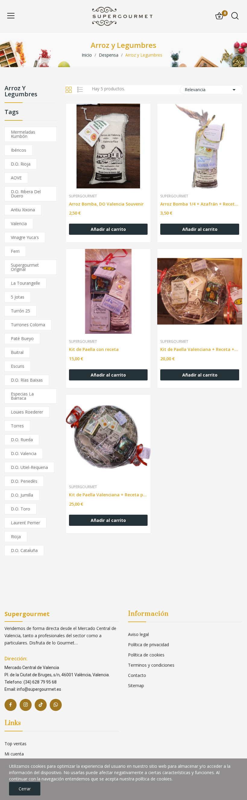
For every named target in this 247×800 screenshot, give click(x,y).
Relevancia (211, 89)
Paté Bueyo (22, 338)
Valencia (19, 223)
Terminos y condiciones (151, 665)
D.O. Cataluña (24, 550)
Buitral (17, 352)
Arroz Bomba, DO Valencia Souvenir (106, 204)
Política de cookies (146, 655)
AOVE (16, 178)
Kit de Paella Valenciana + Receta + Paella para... (199, 349)
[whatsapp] (56, 705)
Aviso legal (138, 634)
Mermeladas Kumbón (23, 134)
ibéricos (18, 150)
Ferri (15, 251)
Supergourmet (83, 196)
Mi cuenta (14, 754)
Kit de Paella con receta (94, 349)
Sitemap (136, 685)
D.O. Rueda (22, 439)
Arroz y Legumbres (21, 91)
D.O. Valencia (23, 453)
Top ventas (16, 743)
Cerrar (25, 789)
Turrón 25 (20, 311)
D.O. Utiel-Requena (29, 467)
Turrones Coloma (28, 324)
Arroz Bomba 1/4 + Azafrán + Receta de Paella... (199, 204)
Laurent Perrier (25, 523)
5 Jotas (17, 297)
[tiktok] (41, 705)
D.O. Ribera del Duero (26, 194)
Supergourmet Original (25, 267)
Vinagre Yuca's (25, 237)
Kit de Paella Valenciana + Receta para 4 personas (108, 495)
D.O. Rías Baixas (27, 380)
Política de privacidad (148, 644)
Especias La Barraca (22, 396)
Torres (17, 426)
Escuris (17, 366)
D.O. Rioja (20, 164)
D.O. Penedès (24, 481)
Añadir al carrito (108, 229)
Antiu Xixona (23, 209)
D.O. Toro (20, 509)
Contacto (137, 675)
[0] (219, 15)
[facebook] (11, 705)
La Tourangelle (25, 283)
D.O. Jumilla (22, 495)
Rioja (16, 536)
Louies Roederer (27, 412)
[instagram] (26, 705)
